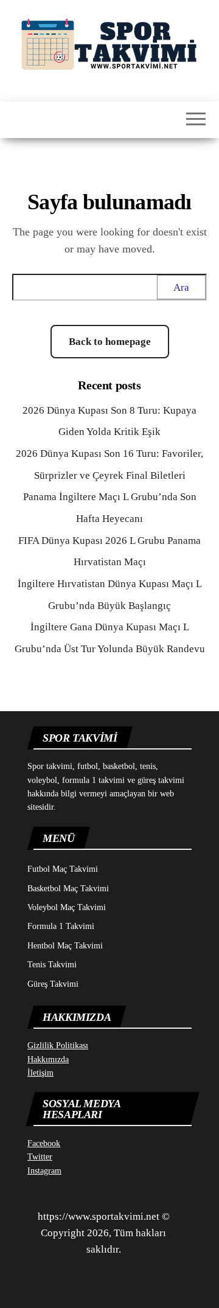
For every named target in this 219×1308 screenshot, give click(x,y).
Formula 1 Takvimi (60, 926)
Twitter (39, 1156)
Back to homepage (110, 341)
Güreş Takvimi (52, 984)
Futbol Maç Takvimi (62, 869)
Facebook (43, 1143)
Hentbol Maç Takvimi (65, 945)
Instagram (44, 1170)
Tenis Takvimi (52, 964)
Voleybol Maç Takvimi (66, 907)
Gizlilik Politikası (57, 1045)
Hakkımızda (48, 1059)
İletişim (40, 1072)
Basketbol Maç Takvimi (68, 888)
